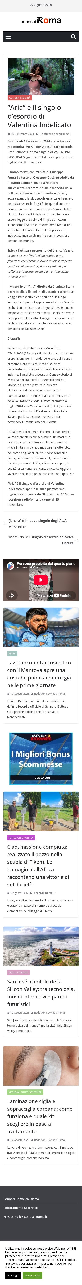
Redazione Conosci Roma (54, 134)
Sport (12, 653)
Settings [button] (13, 1275)
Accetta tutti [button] (32, 1275)
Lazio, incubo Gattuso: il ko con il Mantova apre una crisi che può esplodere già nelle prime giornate (39, 674)
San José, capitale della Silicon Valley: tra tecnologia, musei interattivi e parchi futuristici (41, 993)
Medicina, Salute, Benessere (25, 1092)
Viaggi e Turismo (18, 972)
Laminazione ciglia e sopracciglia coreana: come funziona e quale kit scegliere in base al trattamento (40, 1116)
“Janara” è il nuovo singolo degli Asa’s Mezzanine (37, 523)
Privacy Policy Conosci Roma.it (25, 1217)
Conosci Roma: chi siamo (21, 1199)
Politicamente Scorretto (20, 1208)
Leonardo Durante (44, 893)
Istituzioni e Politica (21, 837)
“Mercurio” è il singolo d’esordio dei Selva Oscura (41, 540)
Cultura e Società (19, 97)
